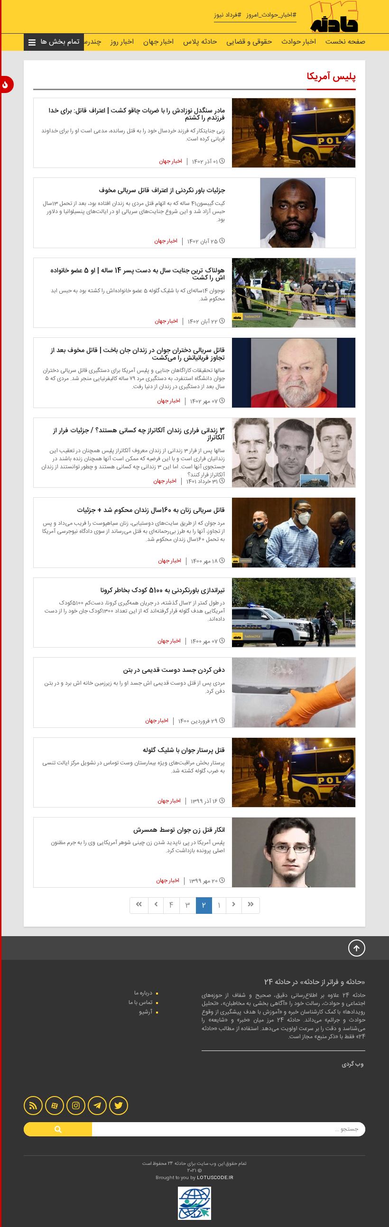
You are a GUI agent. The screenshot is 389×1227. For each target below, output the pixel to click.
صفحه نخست (345, 42)
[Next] (156, 905)
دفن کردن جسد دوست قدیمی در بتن (174, 670)
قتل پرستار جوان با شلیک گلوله (184, 750)
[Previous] (234, 905)
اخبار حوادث (298, 42)
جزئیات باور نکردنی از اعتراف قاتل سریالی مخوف (162, 190)
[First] (250, 905)
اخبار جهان (158, 42)
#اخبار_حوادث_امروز (271, 15)
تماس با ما (140, 1002)
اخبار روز (122, 42)
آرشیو (145, 1012)
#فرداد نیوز (227, 15)
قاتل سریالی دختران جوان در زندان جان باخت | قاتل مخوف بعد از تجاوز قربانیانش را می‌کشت (138, 354)
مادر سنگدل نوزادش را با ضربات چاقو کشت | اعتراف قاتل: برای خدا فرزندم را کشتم (137, 114)
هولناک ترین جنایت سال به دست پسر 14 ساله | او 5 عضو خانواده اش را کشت (137, 274)
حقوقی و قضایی (249, 42)
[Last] (139, 905)
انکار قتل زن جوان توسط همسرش (179, 830)
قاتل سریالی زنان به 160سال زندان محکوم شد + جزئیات (151, 510)
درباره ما (143, 993)
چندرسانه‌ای (84, 42)
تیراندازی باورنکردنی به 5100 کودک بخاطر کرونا (163, 590)
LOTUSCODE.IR (215, 1178)
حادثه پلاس (200, 42)
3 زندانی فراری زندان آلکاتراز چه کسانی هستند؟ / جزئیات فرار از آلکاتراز (139, 434)
